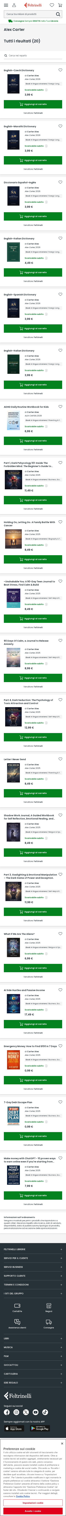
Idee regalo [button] (11, 1382)
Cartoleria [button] (11, 1373)
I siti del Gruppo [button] (14, 1293)
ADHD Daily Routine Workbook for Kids (26, 407)
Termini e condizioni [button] (16, 1284)
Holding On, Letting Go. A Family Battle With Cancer (29, 524)
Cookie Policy (23, 1496)
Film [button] (6, 1356)
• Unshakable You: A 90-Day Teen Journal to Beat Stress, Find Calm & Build (29, 583)
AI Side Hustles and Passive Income (24, 990)
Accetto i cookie (33, 1510)
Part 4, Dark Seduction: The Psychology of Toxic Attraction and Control (28, 701)
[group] (33, 21)
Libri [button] (6, 1338)
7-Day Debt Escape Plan (18, 1102)
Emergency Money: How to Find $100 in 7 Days (30, 1046)
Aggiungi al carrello (35, 104)
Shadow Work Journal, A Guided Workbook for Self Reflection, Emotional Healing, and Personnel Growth (29, 817)
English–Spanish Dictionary (20, 294)
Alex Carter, (30, 79)
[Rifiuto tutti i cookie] (62, 1443)
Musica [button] (8, 1347)
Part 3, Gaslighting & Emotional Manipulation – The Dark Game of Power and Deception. (30, 876)
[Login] (14, 5)
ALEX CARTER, (31, 415)
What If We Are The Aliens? (19, 934)
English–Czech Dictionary (19, 70)
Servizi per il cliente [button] (16, 1258)
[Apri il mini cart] (60, 5)
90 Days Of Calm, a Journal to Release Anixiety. (26, 642)
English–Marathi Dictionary (20, 126)
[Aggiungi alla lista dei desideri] (60, 70)
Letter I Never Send (15, 759)
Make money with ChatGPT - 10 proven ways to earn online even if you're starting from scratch (30, 1160)
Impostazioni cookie (33, 1502)
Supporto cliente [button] (14, 1275)
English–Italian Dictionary (19, 238)
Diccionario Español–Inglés (20, 182)
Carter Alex (33, 75)
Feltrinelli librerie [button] (14, 1249)
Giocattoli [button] (11, 1365)
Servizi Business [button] (13, 1267)
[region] (33, 1477)
